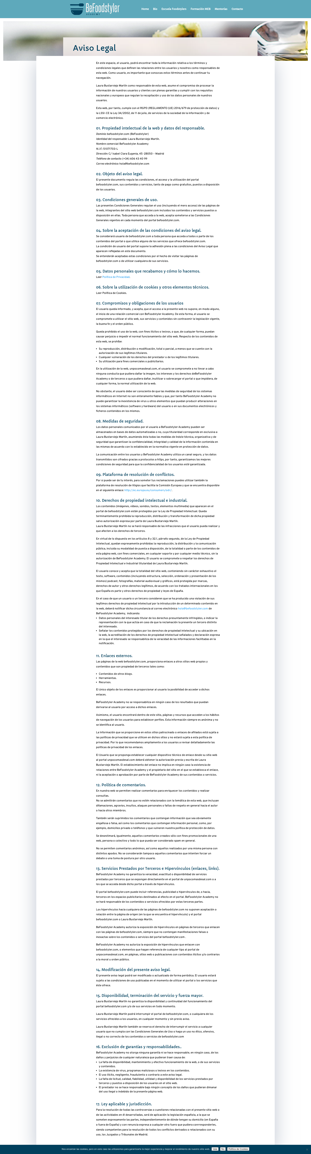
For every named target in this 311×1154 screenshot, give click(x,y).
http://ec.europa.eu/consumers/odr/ (148, 490)
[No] (307, 1149)
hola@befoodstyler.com (193, 609)
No (222, 1149)
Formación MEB (201, 9)
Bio (155, 9)
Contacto (237, 9)
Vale (215, 1149)
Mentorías (221, 9)
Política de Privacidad (116, 277)
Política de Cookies (238, 1149)
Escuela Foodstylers (173, 9)
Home (145, 9)
